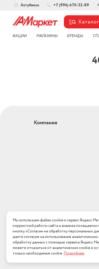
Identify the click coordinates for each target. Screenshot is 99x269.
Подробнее (74, 253)
